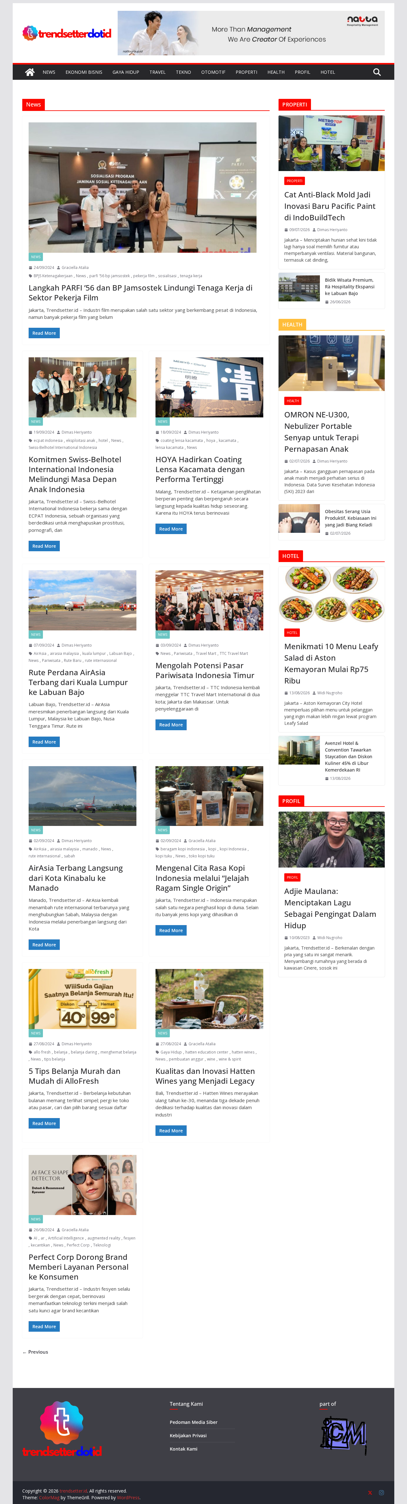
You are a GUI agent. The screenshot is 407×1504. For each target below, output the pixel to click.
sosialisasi (167, 275)
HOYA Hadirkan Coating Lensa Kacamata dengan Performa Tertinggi (200, 469)
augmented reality (103, 1238)
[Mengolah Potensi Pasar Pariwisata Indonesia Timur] (209, 600)
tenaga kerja (191, 275)
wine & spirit (230, 1059)
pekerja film (144, 275)
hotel (103, 440)
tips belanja (54, 1059)
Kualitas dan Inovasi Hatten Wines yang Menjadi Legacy (205, 1076)
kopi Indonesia (233, 849)
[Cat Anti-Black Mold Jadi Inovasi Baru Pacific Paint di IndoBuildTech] (332, 143)
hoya (210, 440)
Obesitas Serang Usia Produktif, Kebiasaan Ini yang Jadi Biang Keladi (350, 518)
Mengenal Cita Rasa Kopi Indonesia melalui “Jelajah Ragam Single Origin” (202, 877)
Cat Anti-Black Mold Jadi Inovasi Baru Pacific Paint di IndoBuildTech (330, 206)
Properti (246, 72)
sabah (69, 856)
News (49, 72)
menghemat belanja (118, 1052)
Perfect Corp (78, 1245)
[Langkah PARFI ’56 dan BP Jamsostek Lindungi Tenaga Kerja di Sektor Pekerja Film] (146, 187)
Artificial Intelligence (66, 1238)
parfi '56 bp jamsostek (109, 275)
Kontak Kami (183, 1449)
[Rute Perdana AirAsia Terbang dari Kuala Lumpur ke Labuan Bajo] (82, 600)
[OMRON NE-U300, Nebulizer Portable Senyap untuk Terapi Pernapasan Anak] (332, 363)
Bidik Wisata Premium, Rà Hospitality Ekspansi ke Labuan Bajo (350, 286)
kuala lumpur (94, 653)
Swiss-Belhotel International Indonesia (63, 447)
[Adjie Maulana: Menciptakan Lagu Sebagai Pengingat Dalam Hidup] (332, 839)
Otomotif (213, 72)
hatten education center (206, 1052)
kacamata (227, 440)
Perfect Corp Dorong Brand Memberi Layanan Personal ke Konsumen (78, 1267)
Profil (302, 72)
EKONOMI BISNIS (84, 72)
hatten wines (243, 1052)
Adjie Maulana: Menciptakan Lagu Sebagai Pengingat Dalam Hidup (330, 908)
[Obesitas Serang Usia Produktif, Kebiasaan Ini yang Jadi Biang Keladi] (299, 522)
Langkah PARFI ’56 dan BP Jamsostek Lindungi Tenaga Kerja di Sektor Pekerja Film (140, 292)
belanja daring (84, 1052)
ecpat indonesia (48, 440)
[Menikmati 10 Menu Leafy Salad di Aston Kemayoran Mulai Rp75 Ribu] (332, 594)
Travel (157, 72)
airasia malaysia (64, 653)
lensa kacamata (169, 447)
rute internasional (101, 660)
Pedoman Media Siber (193, 1422)
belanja (60, 1052)
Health (276, 72)
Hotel (328, 72)
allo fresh (42, 1052)
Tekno (183, 72)
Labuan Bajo (120, 653)
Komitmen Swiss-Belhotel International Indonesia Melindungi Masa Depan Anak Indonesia (75, 474)
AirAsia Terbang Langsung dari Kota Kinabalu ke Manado (76, 877)
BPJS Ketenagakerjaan (53, 275)
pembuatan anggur (186, 1059)
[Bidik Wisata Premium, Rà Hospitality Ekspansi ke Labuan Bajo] (299, 291)
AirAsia (40, 653)
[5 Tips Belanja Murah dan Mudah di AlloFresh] (82, 999)
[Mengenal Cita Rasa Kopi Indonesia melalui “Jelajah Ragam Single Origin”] (209, 796)
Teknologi (102, 1245)
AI (35, 1238)
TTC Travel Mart (234, 653)
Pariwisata (51, 660)
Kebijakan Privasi (188, 1435)
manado (90, 849)
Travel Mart (206, 653)
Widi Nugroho (329, 693)
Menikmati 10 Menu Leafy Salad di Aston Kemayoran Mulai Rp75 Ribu (331, 663)
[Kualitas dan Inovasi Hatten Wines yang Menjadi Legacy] (209, 999)
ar (43, 1238)
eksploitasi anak (80, 440)
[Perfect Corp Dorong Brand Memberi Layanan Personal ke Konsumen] (82, 1185)
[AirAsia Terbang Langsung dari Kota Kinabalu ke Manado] (82, 796)
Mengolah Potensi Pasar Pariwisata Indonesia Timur (204, 670)
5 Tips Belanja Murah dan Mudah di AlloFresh (75, 1076)
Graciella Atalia (75, 267)
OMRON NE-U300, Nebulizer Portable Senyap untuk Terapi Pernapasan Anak (321, 431)
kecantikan (40, 1245)
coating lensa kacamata (182, 440)
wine (211, 1059)
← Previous (35, 1352)
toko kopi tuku (202, 856)
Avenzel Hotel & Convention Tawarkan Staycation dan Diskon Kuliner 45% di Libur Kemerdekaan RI (348, 756)
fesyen (129, 1238)
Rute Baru (72, 660)
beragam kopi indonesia (183, 849)
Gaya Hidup (126, 72)
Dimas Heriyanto (77, 432)
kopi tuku (163, 856)
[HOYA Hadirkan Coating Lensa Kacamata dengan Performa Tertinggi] (209, 387)
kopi (212, 849)
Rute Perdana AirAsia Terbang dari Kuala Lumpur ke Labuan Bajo (78, 682)
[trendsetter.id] (30, 72)
